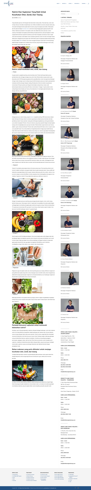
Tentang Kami (15, 474)
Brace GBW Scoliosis (59, 474)
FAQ (13, 479)
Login (70, 481)
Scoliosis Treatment (30, 477)
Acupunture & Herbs (30, 474)
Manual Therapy (30, 476)
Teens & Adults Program (45, 476)
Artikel (70, 3)
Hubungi (14, 480)
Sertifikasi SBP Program (17, 476)
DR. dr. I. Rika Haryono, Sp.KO (68, 141)
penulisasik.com (46, 488)
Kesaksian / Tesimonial (73, 478)
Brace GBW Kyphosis (59, 476)
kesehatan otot (25, 28)
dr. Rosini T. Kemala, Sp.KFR (67, 200)
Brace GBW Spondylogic (59, 479)
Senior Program (44, 477)
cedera (20, 40)
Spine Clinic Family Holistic (24, 488)
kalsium (32, 117)
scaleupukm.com (53, 488)
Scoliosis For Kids (44, 474)
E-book (70, 480)
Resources (76, 3)
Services (64, 3)
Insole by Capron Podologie (32, 480)
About (58, 3)
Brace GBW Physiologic (59, 477)
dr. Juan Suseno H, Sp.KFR (67, 111)
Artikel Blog (71, 474)
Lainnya (19, 17)
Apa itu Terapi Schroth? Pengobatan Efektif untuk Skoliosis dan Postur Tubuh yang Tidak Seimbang (70, 22)
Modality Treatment (30, 479)
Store (14, 477)
